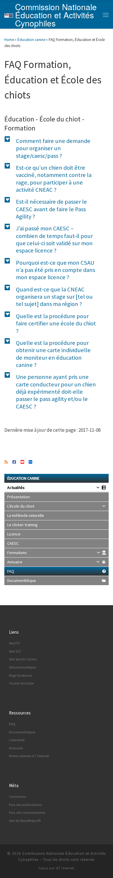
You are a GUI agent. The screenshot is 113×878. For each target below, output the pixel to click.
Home (9, 39)
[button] (56, 148)
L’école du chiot (20, 506)
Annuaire (14, 562)
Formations (17, 552)
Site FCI (14, 643)
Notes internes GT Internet (29, 756)
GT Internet (65, 868)
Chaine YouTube (21, 683)
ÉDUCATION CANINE (23, 478)
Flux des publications (25, 804)
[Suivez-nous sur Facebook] (14, 462)
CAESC (13, 543)
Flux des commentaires (27, 812)
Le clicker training (22, 524)
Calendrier (17, 740)
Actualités (16, 487)
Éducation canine (31, 39)
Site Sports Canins (23, 659)
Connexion (17, 796)
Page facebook (20, 675)
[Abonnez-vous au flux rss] (6, 462)
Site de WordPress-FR (25, 820)
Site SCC (15, 651)
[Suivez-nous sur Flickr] (30, 462)
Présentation (18, 496)
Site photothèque (22, 667)
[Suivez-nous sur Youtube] (22, 462)
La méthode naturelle (25, 515)
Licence (14, 534)
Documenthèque (21, 580)
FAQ (10, 571)
